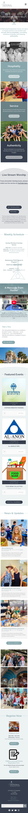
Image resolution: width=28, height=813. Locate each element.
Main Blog (21, 549)
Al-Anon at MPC (14, 446)
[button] (25, 4)
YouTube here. (23, 183)
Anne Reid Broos (6, 549)
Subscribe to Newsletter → (14, 800)
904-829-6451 (14, 793)
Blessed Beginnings (7, 548)
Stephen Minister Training (14, 408)
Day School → (14, 798)
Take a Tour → (14, 797)
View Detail (21, 413)
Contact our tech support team (13, 221)
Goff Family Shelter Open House (11, 588)
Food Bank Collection (14, 486)
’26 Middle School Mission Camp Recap (13, 628)
